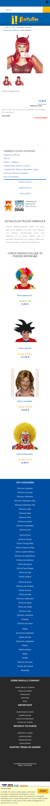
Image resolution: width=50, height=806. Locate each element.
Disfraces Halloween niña (25, 505)
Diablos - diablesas (11, 162)
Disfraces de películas (25, 560)
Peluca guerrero (25, 348)
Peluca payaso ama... (25, 454)
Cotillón (25, 658)
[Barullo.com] (25, 20)
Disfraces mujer (25, 509)
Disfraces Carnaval (25, 492)
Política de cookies (25, 722)
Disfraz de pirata (25, 582)
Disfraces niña (25, 530)
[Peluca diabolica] (7, 80)
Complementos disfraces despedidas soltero (21, 169)
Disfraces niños (25, 517)
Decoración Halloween (25, 633)
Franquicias (25, 694)
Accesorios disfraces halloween (16, 173)
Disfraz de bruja (25, 590)
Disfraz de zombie (25, 607)
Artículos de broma (25, 662)
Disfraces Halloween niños (25, 501)
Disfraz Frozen (25, 535)
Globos (25, 629)
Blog (25, 701)
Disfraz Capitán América (25, 552)
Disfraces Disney (25, 539)
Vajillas (25, 654)
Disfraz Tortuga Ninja (25, 543)
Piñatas (25, 645)
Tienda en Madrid (25, 691)
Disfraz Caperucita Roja (25, 547)
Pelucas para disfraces (11, 30)
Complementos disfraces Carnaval (17, 166)
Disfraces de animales (25, 586)
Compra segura (25, 715)
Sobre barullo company (25, 688)
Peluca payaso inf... (25, 296)
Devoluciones (25, 194)
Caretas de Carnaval (25, 666)
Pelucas (7, 158)
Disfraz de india (25, 594)
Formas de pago (25, 188)
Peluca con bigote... (25, 401)
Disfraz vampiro (25, 576)
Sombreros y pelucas (24, 27)
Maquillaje (25, 670)
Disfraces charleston (25, 615)
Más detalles (6, 116)
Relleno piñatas (25, 649)
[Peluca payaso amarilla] (25, 435)
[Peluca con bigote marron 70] (25, 382)
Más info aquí (31, 206)
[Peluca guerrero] (25, 329)
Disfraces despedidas (25, 525)
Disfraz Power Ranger (25, 568)
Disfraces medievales (25, 598)
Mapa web (25, 698)
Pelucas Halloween (11, 177)
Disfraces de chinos (25, 623)
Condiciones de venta (25, 712)
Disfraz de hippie (25, 603)
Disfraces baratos (25, 521)
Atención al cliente (25, 733)
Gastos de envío (25, 737)
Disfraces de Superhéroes (25, 556)
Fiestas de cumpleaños (25, 641)
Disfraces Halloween (25, 496)
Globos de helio (25, 637)
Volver (7, 27)
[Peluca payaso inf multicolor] (25, 277)
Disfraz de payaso (25, 564)
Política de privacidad (25, 719)
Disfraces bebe (25, 513)
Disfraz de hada (25, 572)
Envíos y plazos (25, 182)
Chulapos (25, 619)
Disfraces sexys (25, 611)
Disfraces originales (25, 488)
